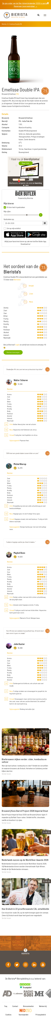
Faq (5, 1006)
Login (17, 344)
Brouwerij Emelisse (26, 118)
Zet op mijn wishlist (14, 228)
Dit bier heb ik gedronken (16, 207)
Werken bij (43, 1006)
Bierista (4, 24)
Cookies (8, 1014)
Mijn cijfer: (7, 211)
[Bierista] (14, 15)
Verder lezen (6, 774)
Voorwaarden (23, 1014)
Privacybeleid (41, 1014)
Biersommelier (28, 1006)
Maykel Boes (19, 552)
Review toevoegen (13, 352)
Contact (15, 1006)
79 (17, 94)
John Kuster (19, 644)
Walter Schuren (21, 380)
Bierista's (17, 279)
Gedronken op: (9, 219)
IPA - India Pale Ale (25, 121)
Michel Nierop (20, 464)
